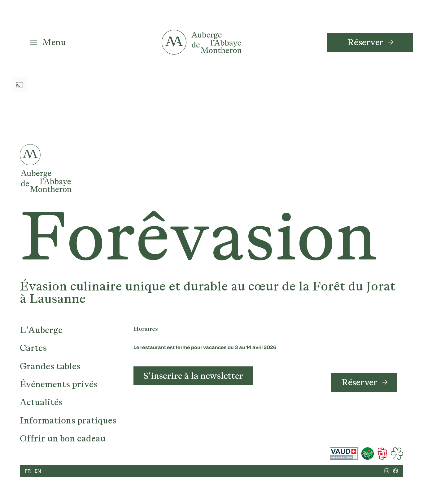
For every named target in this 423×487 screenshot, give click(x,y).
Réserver (365, 42)
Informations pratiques (68, 420)
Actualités (41, 402)
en (38, 471)
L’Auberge (41, 330)
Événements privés (59, 384)
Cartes (33, 348)
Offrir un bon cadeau (63, 438)
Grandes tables (50, 366)
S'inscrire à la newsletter (193, 375)
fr (28, 471)
